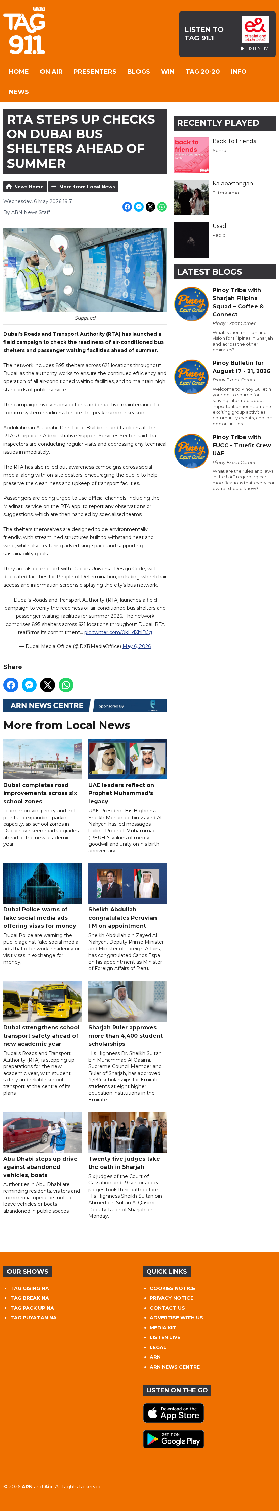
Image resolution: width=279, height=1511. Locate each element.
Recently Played (218, 123)
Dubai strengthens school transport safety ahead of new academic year (41, 1035)
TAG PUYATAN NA (33, 1318)
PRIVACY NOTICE (171, 1298)
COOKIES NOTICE (172, 1288)
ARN (155, 1357)
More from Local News (87, 186)
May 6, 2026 (136, 646)
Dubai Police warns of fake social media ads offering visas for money (39, 917)
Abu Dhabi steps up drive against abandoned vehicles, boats (40, 1167)
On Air (51, 71)
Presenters (94, 71)
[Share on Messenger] (139, 207)
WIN (168, 71)
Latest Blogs (209, 272)
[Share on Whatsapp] (162, 207)
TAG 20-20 (202, 71)
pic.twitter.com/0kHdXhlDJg (118, 632)
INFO (239, 71)
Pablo (219, 235)
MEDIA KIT (163, 1327)
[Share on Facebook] (127, 207)
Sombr (220, 150)
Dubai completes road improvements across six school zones (40, 793)
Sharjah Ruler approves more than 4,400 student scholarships (125, 1035)
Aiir (48, 1487)
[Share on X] (150, 207)
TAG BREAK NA (29, 1298)
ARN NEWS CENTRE (175, 1367)
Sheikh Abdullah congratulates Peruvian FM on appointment (122, 917)
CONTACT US (167, 1308)
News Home (29, 186)
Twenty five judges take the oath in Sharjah (124, 1163)
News (19, 92)
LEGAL (158, 1347)
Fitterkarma (226, 192)
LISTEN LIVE (165, 1337)
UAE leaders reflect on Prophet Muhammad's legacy (121, 793)
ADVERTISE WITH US (176, 1318)
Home (19, 71)
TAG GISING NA (29, 1288)
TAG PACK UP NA (32, 1308)
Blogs (138, 71)
